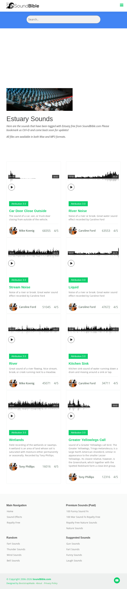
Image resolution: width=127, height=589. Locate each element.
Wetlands (16, 440)
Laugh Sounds (74, 560)
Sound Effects (14, 517)
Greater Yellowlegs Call (87, 440)
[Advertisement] (63, 53)
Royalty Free (13, 522)
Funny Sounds (74, 555)
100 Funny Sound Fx (77, 511)
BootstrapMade (27, 583)
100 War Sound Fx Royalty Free (83, 517)
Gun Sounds (73, 544)
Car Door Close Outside (27, 211)
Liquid (74, 287)
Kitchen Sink (79, 363)
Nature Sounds (74, 528)
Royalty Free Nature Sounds (81, 522)
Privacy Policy (51, 583)
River (13, 363)
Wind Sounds (14, 555)
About (39, 583)
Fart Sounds (13, 544)
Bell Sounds (13, 560)
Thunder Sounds (16, 549)
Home (10, 511)
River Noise (78, 211)
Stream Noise (19, 287)
